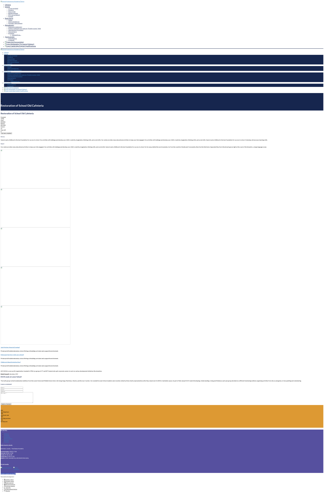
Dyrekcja (11, 10)
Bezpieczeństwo (13, 13)
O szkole (6, 435)
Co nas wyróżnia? (13, 8)
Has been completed (6, 133)
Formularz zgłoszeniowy (15, 23)
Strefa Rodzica (12, 38)
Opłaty (10, 20)
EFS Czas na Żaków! (14, 15)
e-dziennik (11, 40)
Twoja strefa (9, 37)
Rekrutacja (9, 18)
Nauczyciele (11, 11)
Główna (8, 5)
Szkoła (7, 7)
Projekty (6, 442)
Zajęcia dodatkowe (13, 22)
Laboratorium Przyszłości (15, 30)
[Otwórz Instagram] (15, 470)
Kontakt (10, 16)
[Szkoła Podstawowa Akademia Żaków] (12, 1)
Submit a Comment (6, 404)
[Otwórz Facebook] (6, 470)
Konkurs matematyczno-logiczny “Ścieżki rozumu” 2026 (24, 28)
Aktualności (9, 25)
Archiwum (11, 33)
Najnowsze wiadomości (15, 27)
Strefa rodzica (8, 438)
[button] (8, 474)
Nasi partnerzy (12, 32)
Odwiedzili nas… (16, 35)
